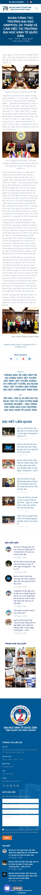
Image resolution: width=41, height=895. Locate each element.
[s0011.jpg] (20, 652)
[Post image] (8, 431)
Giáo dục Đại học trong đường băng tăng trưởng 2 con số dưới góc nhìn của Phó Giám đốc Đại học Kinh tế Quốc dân (27, 484)
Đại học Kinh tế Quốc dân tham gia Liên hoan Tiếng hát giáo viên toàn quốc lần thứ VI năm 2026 (27, 448)
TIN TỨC (33, 345)
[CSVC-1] (20, 672)
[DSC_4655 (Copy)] (31, 652)
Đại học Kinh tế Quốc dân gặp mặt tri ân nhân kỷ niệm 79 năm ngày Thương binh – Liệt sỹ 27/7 (28, 432)
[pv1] (31, 683)
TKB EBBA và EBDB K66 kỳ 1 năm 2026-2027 (24, 611)
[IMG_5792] (10, 652)
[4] (20, 683)
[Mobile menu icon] (36, 8)
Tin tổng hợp (26, 345)
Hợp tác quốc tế (16, 345)
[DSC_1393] (31, 662)
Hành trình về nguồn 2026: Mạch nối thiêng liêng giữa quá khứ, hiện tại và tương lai (27, 520)
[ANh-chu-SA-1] (31, 672)
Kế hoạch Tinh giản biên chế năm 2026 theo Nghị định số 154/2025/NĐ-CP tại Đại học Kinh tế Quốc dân (24, 550)
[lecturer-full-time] (10, 683)
